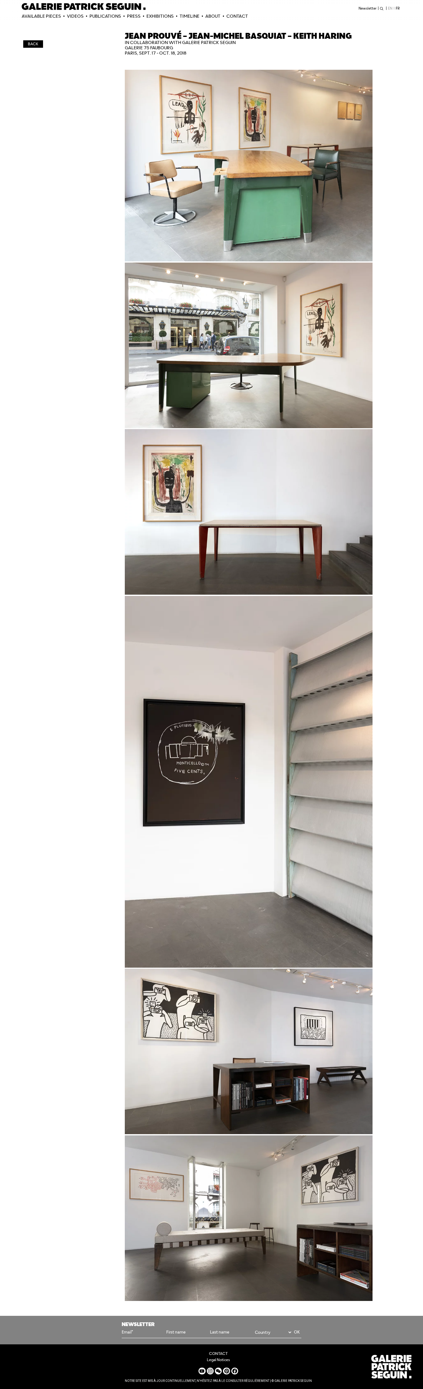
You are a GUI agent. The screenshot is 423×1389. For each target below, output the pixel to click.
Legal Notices (218, 1359)
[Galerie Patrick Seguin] (84, 6)
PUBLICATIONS (105, 16)
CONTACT (237, 16)
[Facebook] (234, 1371)
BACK (33, 44)
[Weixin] (218, 1371)
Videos (75, 16)
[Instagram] (210, 1371)
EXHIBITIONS (160, 16)
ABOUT (212, 16)
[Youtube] (201, 1371)
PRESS (134, 16)
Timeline (189, 16)
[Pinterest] (226, 1371)
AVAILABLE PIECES (41, 16)
